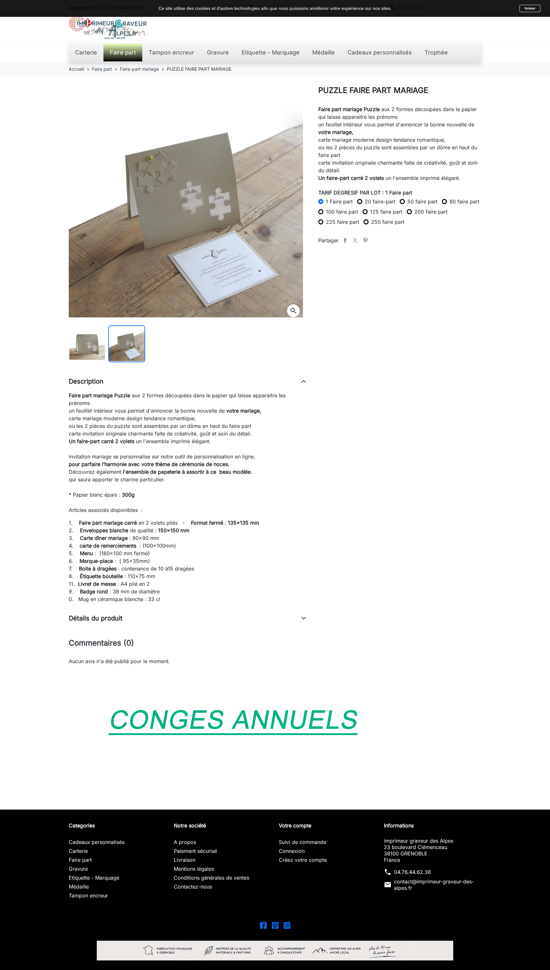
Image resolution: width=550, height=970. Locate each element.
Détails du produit (96, 618)
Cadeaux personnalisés (96, 842)
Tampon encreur (88, 895)
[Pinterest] (275, 925)
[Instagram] (287, 925)
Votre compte (295, 825)
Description (86, 381)
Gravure (78, 869)
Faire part (80, 860)
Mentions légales (194, 869)
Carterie (78, 851)
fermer (530, 8)
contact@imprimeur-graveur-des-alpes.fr (434, 884)
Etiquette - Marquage (94, 877)
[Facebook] (263, 925)
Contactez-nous (193, 886)
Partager (345, 240)
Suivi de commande (302, 842)
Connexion (292, 851)
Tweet (355, 240)
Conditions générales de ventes (211, 877)
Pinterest (365, 240)
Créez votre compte (303, 860)
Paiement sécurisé (195, 851)
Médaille (79, 886)
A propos (185, 842)
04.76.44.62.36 (412, 872)
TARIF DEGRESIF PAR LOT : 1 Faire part (365, 192)
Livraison (184, 860)
